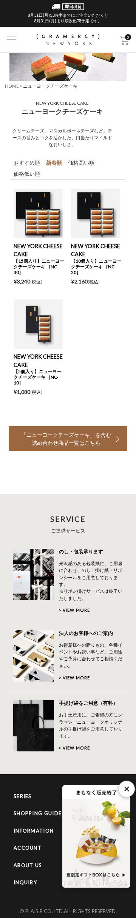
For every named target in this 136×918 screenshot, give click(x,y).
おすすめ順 (27, 162)
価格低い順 (27, 173)
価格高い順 (81, 162)
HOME (12, 86)
